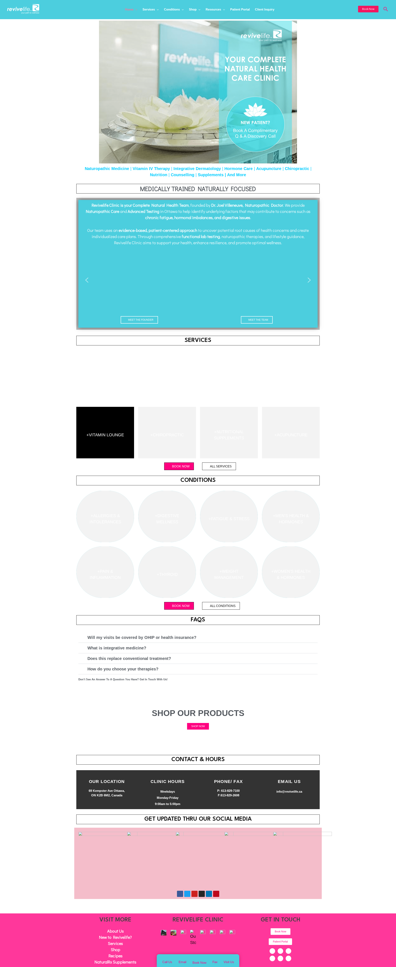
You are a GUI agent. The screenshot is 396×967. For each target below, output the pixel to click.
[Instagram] (272, 958)
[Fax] (215, 958)
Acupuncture (268, 168)
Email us (289, 781)
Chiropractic (297, 168)
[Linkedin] (280, 958)
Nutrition (158, 175)
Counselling (182, 175)
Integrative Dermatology (197, 168)
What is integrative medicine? (116, 648)
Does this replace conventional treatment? (129, 658)
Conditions (172, 10)
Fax (215, 962)
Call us (167, 962)
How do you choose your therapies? (122, 669)
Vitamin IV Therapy (151, 168)
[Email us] (289, 775)
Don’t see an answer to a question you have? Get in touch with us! (122, 679)
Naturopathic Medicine (107, 168)
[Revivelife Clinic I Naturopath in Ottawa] (23, 8)
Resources (213, 10)
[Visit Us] (228, 958)
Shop (193, 10)
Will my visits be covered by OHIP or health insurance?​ (141, 637)
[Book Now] (199, 958)
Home (129, 10)
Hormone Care (238, 168)
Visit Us (229, 962)
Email (182, 962)
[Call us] (167, 958)
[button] (368, 9)
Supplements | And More (222, 175)
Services (149, 10)
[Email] (182, 958)
